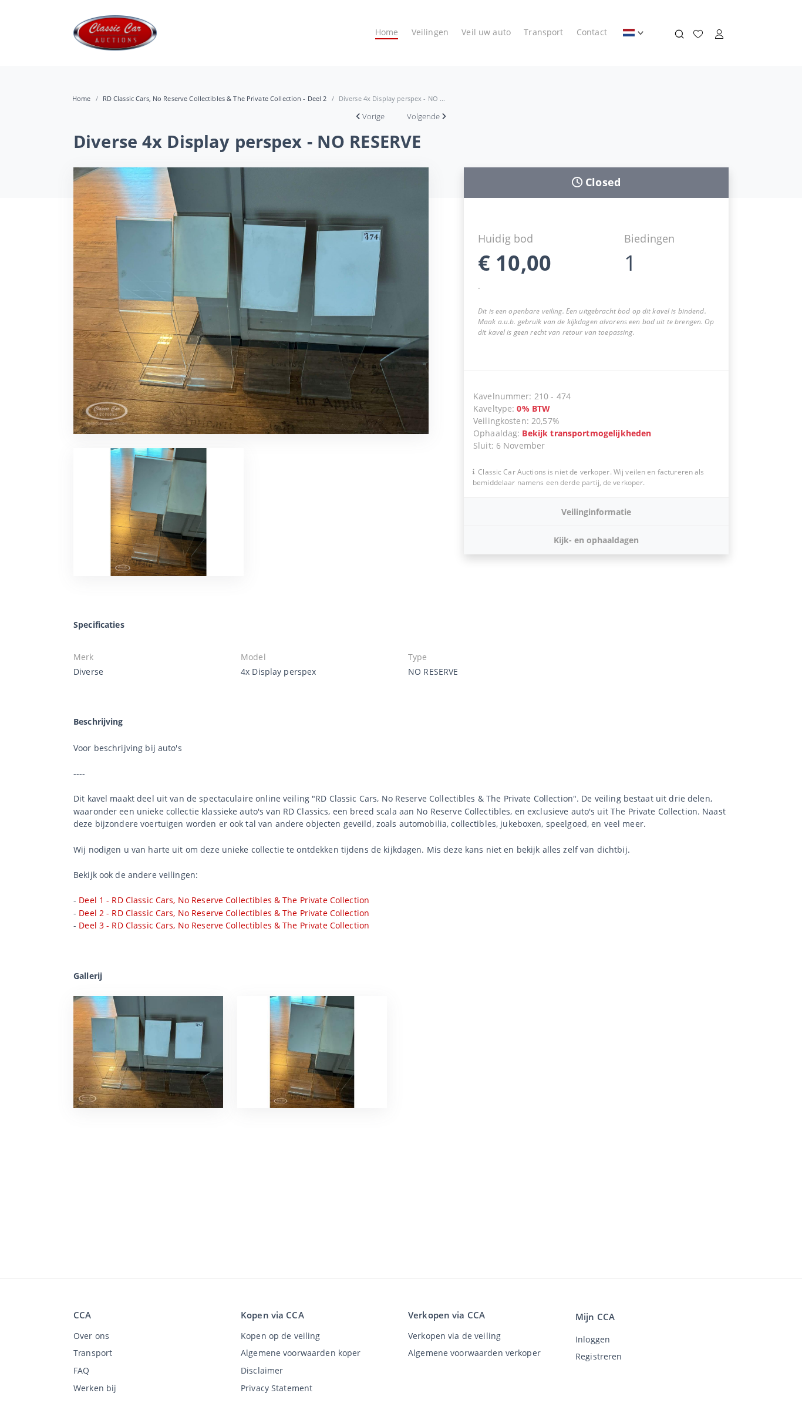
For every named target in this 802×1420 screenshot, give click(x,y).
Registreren (598, 1356)
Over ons (91, 1335)
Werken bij (94, 1388)
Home (387, 32)
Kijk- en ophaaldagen (596, 540)
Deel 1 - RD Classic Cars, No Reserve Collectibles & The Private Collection (224, 900)
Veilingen (430, 32)
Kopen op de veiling (281, 1335)
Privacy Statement (276, 1388)
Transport (543, 32)
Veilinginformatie (596, 511)
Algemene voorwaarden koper (300, 1352)
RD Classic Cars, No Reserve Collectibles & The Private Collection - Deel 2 (215, 98)
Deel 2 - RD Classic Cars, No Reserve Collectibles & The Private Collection (224, 912)
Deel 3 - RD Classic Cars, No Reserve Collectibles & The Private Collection (224, 925)
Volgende (423, 116)
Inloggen (592, 1339)
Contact (592, 32)
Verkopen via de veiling (454, 1335)
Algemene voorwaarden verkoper (474, 1352)
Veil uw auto (486, 32)
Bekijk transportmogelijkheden (586, 433)
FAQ (81, 1370)
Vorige (373, 116)
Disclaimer (262, 1370)
